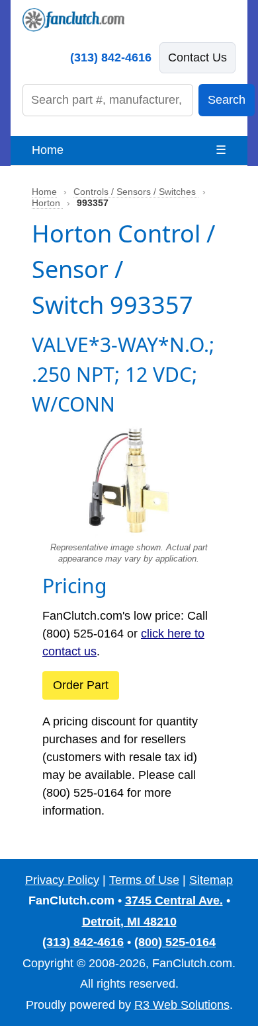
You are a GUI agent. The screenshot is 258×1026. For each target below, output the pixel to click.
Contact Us (197, 57)
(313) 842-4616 (110, 57)
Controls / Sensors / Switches (135, 192)
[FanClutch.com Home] (73, 20)
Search (226, 99)
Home (48, 150)
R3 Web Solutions (182, 1004)
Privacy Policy (62, 880)
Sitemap (211, 880)
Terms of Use (144, 880)
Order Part (80, 685)
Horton (47, 203)
